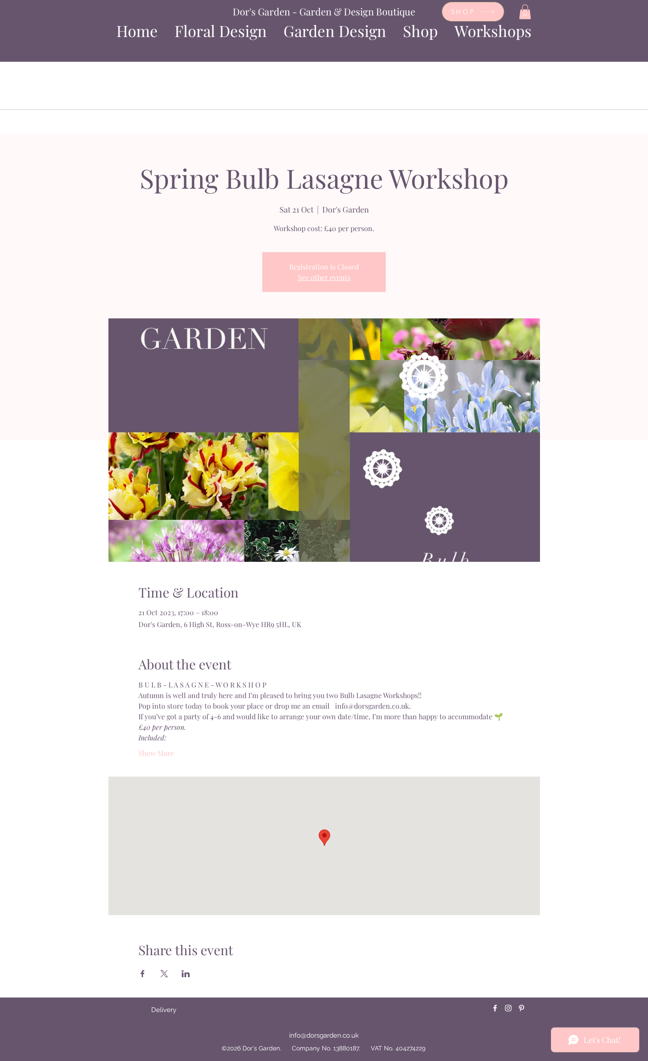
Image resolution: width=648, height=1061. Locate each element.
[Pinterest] (521, 1008)
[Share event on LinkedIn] (186, 973)
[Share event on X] (164, 973)
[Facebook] (495, 1008)
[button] (525, 11)
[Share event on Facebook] (142, 973)
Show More (156, 753)
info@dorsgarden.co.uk (324, 1035)
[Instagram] (508, 1008)
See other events (324, 277)
